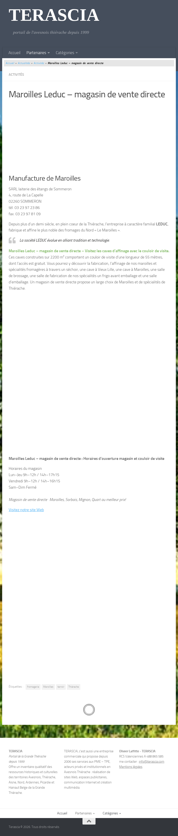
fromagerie (33, 686)
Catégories (65, 52)
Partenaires (36, 52)
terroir (61, 686)
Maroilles (48, 686)
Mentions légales (130, 767)
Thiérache (73, 686)
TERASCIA (54, 15)
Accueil (14, 52)
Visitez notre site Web (26, 509)
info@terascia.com (151, 762)
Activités (39, 63)
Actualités (24, 63)
